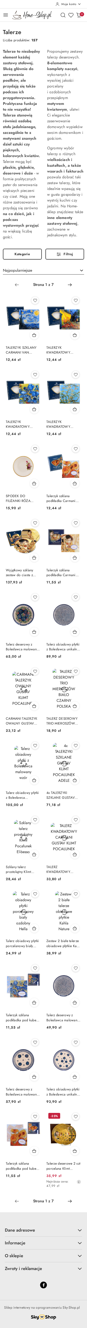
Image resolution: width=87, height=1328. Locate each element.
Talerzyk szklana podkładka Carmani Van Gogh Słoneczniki (63, 498)
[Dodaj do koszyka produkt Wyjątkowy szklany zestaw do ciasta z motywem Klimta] (34, 557)
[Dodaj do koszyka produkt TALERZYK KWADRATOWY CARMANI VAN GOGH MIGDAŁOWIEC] (75, 409)
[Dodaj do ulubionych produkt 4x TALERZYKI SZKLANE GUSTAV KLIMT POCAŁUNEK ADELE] (75, 745)
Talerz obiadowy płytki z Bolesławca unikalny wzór (63, 647)
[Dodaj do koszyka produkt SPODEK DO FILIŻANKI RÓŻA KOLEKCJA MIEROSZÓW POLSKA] (34, 483)
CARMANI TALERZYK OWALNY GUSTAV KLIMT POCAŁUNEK (21, 721)
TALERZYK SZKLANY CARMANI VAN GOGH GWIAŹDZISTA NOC (23, 350)
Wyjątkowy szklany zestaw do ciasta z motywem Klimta (19, 572)
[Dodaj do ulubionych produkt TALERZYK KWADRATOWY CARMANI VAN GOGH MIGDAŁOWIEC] (75, 374)
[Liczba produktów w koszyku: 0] (78, 15)
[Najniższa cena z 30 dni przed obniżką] (78, 1181)
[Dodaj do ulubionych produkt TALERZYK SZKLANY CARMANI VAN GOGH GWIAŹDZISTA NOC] (35, 300)
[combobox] (43, 270)
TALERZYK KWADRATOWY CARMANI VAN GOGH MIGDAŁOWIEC (58, 424)
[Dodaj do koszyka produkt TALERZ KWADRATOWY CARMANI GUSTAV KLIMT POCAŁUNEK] (75, 854)
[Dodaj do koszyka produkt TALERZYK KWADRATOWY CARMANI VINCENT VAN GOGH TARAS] (75, 335)
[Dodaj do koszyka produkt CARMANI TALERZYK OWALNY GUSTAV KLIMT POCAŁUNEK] (34, 706)
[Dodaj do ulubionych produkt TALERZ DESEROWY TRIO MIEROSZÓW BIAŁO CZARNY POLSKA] (75, 671)
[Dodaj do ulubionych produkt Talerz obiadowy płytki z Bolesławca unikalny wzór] (75, 597)
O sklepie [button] (14, 1256)
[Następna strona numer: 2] (69, 284)
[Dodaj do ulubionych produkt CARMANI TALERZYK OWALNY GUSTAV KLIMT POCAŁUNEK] (35, 671)
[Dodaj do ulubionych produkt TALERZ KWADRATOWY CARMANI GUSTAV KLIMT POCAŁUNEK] (75, 819)
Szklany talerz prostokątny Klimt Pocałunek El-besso (20, 869)
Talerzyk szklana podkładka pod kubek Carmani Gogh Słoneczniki (22, 1166)
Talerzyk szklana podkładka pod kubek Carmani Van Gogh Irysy (22, 1017)
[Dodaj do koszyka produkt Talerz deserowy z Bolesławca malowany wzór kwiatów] (34, 631)
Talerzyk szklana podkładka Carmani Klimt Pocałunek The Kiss (61, 572)
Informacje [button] (15, 1243)
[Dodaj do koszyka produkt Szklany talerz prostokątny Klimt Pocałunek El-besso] (34, 854)
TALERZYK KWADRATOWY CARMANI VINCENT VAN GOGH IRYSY (21, 424)
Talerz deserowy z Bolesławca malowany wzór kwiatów (22, 647)
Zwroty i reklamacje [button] (23, 1268)
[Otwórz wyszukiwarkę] (63, 15)
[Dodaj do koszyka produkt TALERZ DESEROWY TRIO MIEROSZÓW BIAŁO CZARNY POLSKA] (75, 706)
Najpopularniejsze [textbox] (17, 270)
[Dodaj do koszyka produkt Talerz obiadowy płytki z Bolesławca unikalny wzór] (75, 631)
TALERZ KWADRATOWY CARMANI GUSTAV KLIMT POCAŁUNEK (61, 869)
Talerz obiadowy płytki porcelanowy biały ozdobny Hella (22, 943)
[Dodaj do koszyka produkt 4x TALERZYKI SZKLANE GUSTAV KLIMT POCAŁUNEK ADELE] (75, 780)
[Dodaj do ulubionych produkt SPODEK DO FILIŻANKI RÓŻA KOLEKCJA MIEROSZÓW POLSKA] (35, 448)
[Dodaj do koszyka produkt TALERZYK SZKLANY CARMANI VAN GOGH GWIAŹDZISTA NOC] (34, 335)
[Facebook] (43, 1285)
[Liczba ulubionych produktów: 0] (70, 15)
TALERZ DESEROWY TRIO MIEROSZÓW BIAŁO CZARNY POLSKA (62, 721)
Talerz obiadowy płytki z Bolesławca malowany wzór (22, 795)
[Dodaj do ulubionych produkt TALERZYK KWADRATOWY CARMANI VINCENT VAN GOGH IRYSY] (35, 374)
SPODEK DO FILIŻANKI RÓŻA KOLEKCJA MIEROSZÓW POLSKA (22, 498)
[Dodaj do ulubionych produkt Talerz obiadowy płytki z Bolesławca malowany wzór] (35, 745)
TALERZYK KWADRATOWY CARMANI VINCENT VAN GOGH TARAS (61, 350)
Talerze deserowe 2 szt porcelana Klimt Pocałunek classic (63, 1166)
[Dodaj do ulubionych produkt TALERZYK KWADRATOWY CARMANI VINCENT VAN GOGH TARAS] (75, 300)
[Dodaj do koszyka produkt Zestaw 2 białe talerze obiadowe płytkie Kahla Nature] (75, 928)
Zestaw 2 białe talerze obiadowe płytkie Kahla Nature (63, 943)
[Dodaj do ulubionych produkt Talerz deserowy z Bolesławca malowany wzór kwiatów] (35, 597)
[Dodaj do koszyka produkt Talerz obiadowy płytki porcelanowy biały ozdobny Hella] (34, 928)
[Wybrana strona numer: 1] (43, 284)
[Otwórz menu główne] (5, 15)
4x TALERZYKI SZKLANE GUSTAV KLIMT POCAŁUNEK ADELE (61, 795)
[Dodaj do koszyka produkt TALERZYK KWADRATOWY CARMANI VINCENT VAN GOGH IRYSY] (34, 409)
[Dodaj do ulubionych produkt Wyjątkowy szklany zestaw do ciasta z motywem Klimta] (35, 523)
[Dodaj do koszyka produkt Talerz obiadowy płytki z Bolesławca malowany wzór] (34, 780)
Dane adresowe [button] (20, 1230)
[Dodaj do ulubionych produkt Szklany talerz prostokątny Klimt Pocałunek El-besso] (35, 819)
